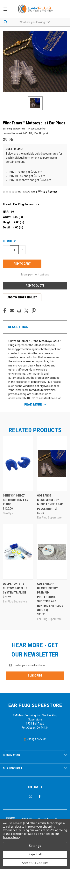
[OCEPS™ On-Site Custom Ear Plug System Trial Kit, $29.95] (18, 552)
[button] (46, 191)
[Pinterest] (34, 310)
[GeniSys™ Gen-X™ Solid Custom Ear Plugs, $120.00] (18, 463)
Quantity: (9, 241)
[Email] (12, 310)
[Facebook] (5, 310)
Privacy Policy (11, 837)
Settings (35, 846)
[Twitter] (26, 310)
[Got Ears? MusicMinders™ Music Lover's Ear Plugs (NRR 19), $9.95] (52, 463)
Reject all (35, 854)
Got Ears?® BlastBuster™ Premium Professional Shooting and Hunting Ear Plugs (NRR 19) (50, 597)
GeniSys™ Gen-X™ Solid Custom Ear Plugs (15, 500)
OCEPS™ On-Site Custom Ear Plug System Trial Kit (15, 588)
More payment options (35, 274)
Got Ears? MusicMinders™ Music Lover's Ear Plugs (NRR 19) (50, 502)
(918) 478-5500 (36, 739)
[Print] (19, 310)
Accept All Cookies (35, 863)
